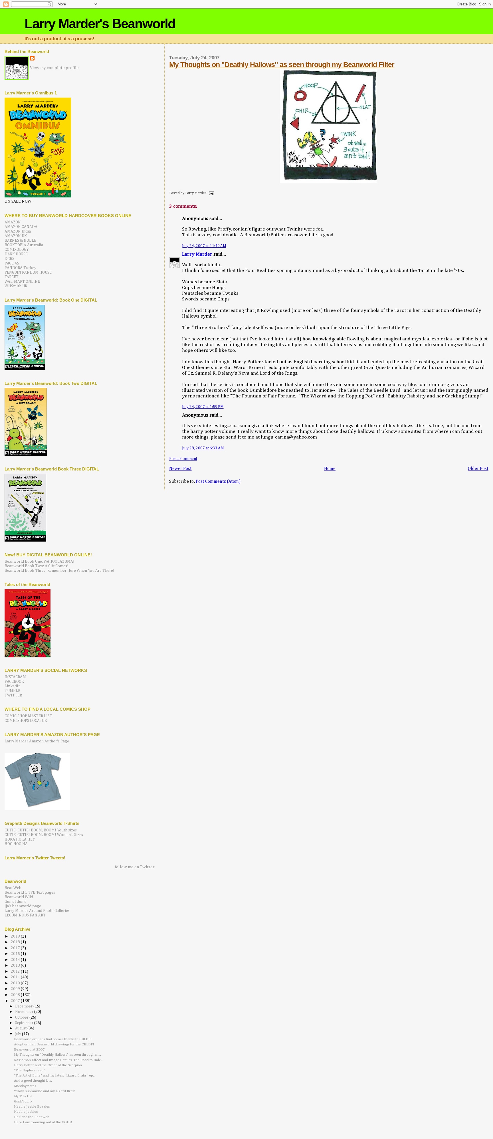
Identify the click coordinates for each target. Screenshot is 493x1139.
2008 (16, 995)
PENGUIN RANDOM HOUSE (28, 272)
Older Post (478, 468)
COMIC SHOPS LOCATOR (26, 721)
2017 (16, 948)
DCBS (9, 259)
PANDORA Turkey (20, 268)
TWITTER (13, 695)
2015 (16, 954)
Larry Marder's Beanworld (100, 23)
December (24, 1006)
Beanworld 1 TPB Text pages (30, 892)
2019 (16, 936)
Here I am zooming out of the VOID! (43, 1122)
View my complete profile (54, 68)
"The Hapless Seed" (29, 1070)
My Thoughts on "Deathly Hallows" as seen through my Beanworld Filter (281, 64)
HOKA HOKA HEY (20, 839)
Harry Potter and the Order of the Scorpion (48, 1065)
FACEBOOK (14, 682)
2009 (16, 989)
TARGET (12, 277)
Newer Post (180, 468)
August (21, 1028)
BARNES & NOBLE (20, 241)
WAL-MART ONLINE (22, 282)
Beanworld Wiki (19, 897)
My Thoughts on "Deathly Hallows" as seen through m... (57, 1055)
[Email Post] (210, 193)
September (24, 1023)
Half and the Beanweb (31, 1117)
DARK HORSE (16, 254)
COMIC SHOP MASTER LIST (28, 716)
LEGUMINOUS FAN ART (25, 915)
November (24, 1012)
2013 (16, 966)
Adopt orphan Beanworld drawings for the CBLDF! (54, 1044)
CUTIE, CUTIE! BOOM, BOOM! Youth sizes (41, 830)
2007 (16, 1001)
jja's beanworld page (23, 906)
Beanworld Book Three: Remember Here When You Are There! (59, 571)
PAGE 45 (12, 263)
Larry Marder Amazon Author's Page (37, 741)
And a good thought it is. (33, 1081)
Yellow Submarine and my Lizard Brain (44, 1091)
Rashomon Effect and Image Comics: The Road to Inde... (59, 1060)
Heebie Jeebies (26, 1112)
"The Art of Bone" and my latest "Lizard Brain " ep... (55, 1075)
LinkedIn (13, 686)
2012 (16, 972)
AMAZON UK (16, 236)
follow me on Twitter (135, 867)
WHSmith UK (16, 286)
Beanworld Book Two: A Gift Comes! (36, 566)
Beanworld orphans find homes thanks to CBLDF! (53, 1039)
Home (330, 468)
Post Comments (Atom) (218, 481)
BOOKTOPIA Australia (24, 245)
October (22, 1017)
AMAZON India (18, 231)
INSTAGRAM (15, 677)
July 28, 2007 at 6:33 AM (203, 448)
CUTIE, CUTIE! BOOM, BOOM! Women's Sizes (44, 835)
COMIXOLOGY (17, 250)
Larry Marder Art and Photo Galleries (37, 911)
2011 (16, 977)
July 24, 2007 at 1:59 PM (203, 407)
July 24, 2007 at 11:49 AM (204, 246)
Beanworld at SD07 (29, 1049)
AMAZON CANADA (21, 227)
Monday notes (25, 1086)
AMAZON (13, 222)
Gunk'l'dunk (15, 902)
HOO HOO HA (16, 844)
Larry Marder (197, 254)
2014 (16, 960)
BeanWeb (13, 888)
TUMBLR (12, 691)
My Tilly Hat (23, 1096)
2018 (16, 942)
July (18, 1034)
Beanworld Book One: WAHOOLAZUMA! (39, 562)
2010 (16, 983)
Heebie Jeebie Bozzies (32, 1106)
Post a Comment (183, 459)
